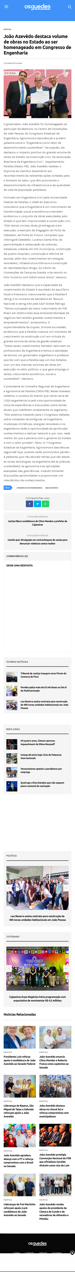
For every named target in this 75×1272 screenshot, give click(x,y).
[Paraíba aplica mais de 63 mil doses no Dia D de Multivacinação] (11, 691)
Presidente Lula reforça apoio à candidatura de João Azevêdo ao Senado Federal (19, 1060)
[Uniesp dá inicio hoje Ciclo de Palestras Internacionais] (11, 758)
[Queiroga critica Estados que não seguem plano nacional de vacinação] (11, 786)
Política (7, 29)
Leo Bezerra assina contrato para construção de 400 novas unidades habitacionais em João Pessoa (44, 704)
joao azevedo (51, 488)
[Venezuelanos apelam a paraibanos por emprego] (11, 772)
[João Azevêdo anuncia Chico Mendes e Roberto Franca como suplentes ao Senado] (55, 1037)
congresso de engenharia (29, 488)
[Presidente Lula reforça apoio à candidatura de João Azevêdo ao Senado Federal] (20, 1037)
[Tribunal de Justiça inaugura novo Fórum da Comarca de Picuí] (11, 677)
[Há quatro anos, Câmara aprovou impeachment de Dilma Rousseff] (11, 744)
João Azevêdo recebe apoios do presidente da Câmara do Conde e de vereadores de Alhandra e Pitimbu (54, 1211)
